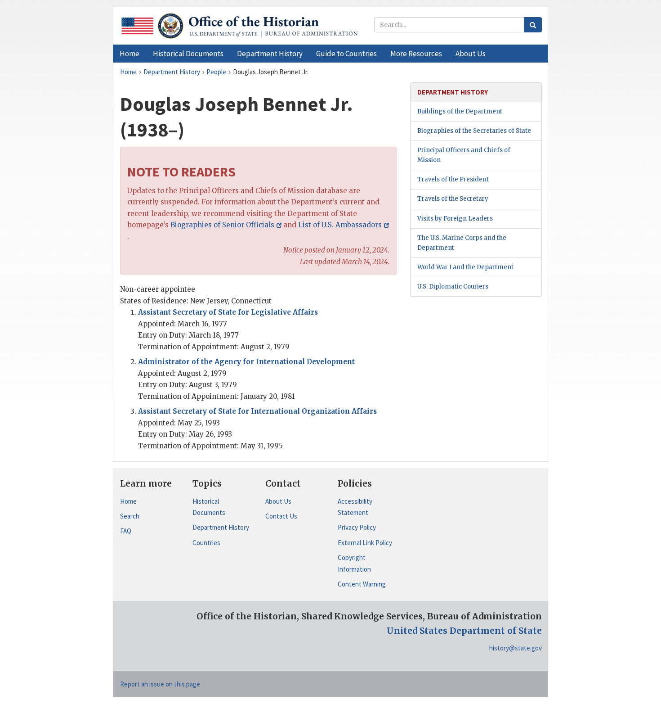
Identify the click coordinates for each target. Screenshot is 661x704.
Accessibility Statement (355, 507)
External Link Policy (365, 542)
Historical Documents (208, 507)
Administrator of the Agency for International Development (246, 361)
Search (129, 516)
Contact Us (281, 516)
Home (128, 501)
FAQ (125, 531)
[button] (188, 54)
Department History (220, 527)
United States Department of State (464, 630)
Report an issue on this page (160, 684)
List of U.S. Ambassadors (340, 225)
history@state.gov (515, 648)
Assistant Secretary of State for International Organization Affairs (257, 411)
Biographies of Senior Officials (222, 225)
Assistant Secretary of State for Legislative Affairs (228, 312)
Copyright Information (354, 563)
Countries (206, 542)
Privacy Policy (357, 527)
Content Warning (362, 584)
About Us (278, 501)
